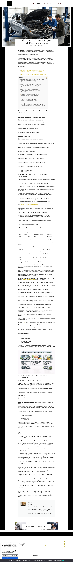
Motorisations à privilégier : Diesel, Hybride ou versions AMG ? (33, 70)
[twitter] (64, 543)
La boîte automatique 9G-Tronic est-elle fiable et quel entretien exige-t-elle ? (34, 106)
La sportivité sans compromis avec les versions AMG (30, 87)
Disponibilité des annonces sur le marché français (29, 82)
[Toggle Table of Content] (46, 78)
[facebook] (64, 544)
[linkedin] (64, 546)
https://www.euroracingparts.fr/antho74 (44, 348)
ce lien (23, 322)
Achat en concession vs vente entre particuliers (29, 99)
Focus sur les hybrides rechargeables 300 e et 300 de (30, 86)
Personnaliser (6, 555)
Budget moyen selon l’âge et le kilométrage (28, 80)
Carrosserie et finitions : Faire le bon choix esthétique (31, 71)
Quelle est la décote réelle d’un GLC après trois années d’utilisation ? (32, 104)
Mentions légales (46, 541)
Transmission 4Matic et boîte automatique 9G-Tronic (30, 94)
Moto (43, 3)
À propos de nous (57, 541)
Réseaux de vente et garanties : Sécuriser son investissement (33, 74)
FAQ (20, 101)
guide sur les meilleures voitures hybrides (29, 204)
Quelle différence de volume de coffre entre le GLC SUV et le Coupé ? (32, 108)
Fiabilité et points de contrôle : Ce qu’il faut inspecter (32, 73)
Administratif (60, 3)
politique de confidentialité (46, 543)
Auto (38, 3)
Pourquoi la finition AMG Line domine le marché (29, 91)
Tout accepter (10, 557)
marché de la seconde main (40, 135)
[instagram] (64, 541)
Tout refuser (14, 555)
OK (63, 560)
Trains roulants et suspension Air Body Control (29, 96)
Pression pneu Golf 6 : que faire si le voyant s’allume (28, 528)
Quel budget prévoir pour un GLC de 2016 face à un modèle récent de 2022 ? (34, 103)
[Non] (71, 560)
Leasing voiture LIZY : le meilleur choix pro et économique (43, 528)
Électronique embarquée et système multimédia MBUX (30, 95)
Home (33, 3)
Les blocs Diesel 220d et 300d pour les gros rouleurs (30, 85)
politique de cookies (47, 545)
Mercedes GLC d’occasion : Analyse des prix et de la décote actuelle (34, 69)
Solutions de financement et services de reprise (29, 100)
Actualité (50, 3)
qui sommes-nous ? (9, 530)
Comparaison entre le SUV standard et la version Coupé (30, 90)
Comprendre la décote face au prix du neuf (28, 81)
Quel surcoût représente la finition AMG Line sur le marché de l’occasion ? (33, 105)
